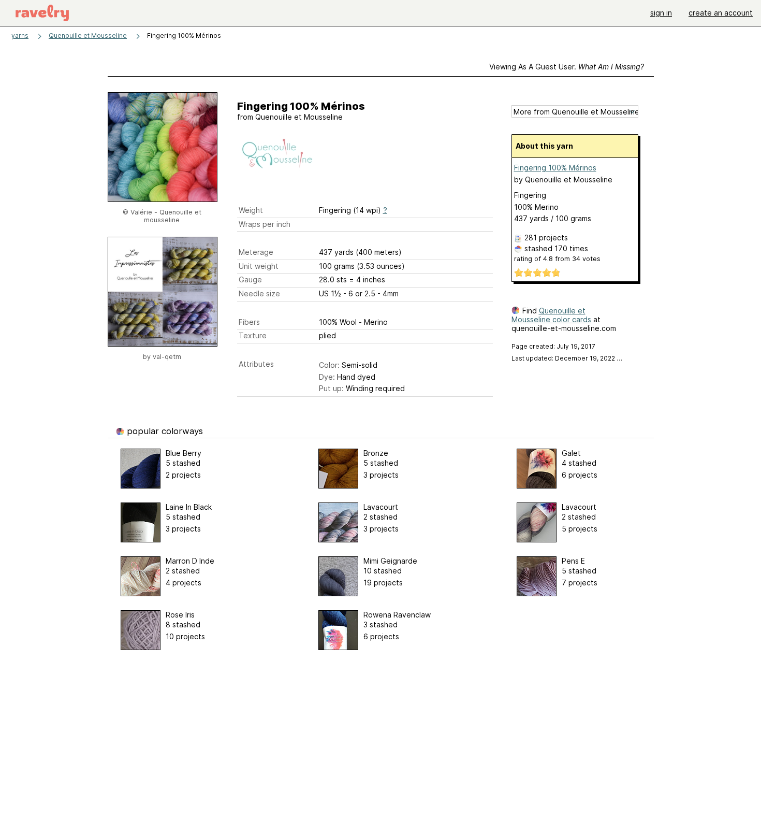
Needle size (259, 293)
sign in (661, 12)
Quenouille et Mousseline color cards (551, 315)
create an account (721, 12)
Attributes (256, 364)
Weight (251, 210)
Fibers (249, 322)
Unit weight (259, 266)
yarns (19, 35)
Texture (253, 335)
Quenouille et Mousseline (88, 35)
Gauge (250, 279)
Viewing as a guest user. (566, 66)
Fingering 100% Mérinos (555, 167)
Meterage (256, 252)
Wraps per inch (264, 224)
